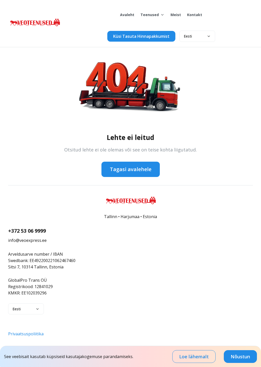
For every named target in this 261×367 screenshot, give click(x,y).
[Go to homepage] (34, 28)
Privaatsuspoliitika (26, 334)
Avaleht (127, 14)
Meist (176, 14)
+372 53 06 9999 (27, 230)
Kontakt (194, 14)
